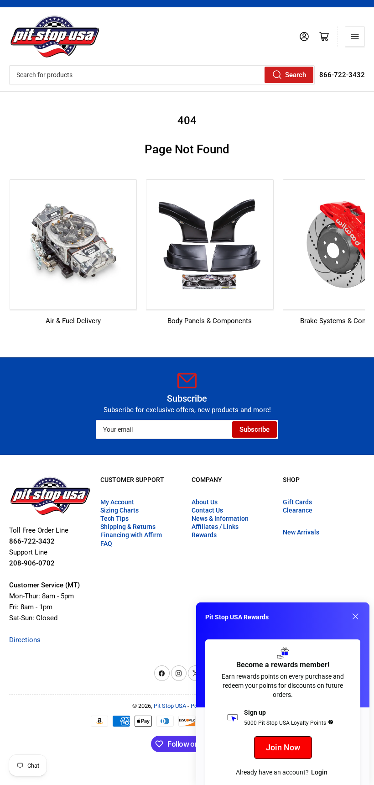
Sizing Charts (119, 510)
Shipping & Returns (128, 526)
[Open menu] (355, 36)
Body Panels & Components (209, 321)
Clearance (297, 510)
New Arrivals (301, 532)
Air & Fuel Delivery (73, 321)
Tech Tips (114, 518)
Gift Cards (297, 502)
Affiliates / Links (215, 526)
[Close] (355, 617)
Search (295, 75)
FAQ (106, 543)
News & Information (220, 518)
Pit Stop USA (170, 705)
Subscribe (254, 429)
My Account (117, 502)
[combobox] (162, 74)
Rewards (204, 535)
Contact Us (207, 510)
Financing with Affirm (131, 535)
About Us (205, 502)
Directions (25, 640)
